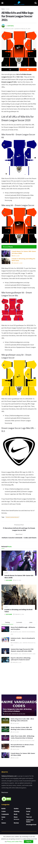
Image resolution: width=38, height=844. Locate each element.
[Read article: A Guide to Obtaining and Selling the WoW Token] (5, 261)
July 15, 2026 (15, 732)
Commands (5, 814)
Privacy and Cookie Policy (14, 841)
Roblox (28, 808)
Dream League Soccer (12, 517)
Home (2, 9)
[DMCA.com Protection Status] (6, 799)
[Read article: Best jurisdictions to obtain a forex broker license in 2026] (5, 746)
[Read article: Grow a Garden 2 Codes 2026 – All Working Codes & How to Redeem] (5, 729)
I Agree (28, 841)
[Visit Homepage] (19, 3)
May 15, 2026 (16, 256)
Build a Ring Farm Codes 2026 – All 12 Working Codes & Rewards (22, 720)
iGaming (16, 811)
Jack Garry (10, 25)
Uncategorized (31, 824)
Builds (3, 808)
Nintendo (16, 819)
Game (3, 817)
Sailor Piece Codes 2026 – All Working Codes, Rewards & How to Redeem (22, 737)
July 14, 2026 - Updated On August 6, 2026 (23, 740)
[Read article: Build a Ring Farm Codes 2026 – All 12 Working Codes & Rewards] (5, 721)
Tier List (29, 817)
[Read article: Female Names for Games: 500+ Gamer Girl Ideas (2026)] (5, 253)
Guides (7, 9)
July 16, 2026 (15, 723)
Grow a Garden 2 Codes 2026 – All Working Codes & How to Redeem (21, 728)
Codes (3, 811)
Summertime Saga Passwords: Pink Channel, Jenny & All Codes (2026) (22, 650)
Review (16, 823)
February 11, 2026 (17, 263)
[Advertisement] (19, 678)
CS (2, 819)
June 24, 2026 (15, 749)
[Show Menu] (2, 3)
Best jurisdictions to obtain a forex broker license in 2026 (22, 745)
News (16, 817)
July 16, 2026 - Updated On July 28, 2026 (14, 714)
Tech (27, 814)
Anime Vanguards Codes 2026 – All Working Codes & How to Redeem (17, 710)
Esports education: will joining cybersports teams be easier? (20, 659)
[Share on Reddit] (28, 69)
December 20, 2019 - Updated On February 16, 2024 (17, 28)
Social (28, 811)
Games (3, 823)
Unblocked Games (29, 821)
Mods (15, 814)
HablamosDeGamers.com (9, 776)
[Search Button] (36, 3)
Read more (4, 792)
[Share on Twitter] (10, 69)
